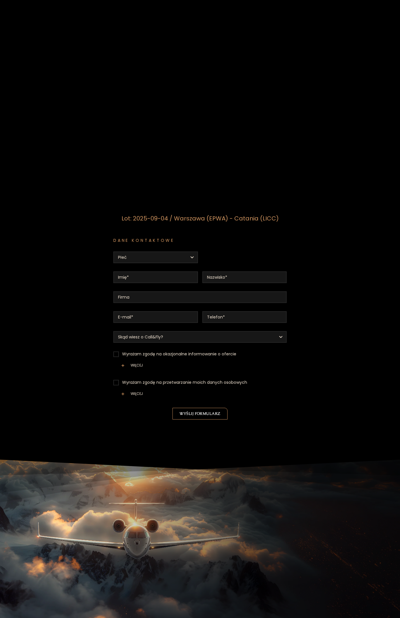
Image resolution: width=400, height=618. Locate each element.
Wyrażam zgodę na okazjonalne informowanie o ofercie (179, 354)
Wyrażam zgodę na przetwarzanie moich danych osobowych (184, 382)
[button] (200, 367)
